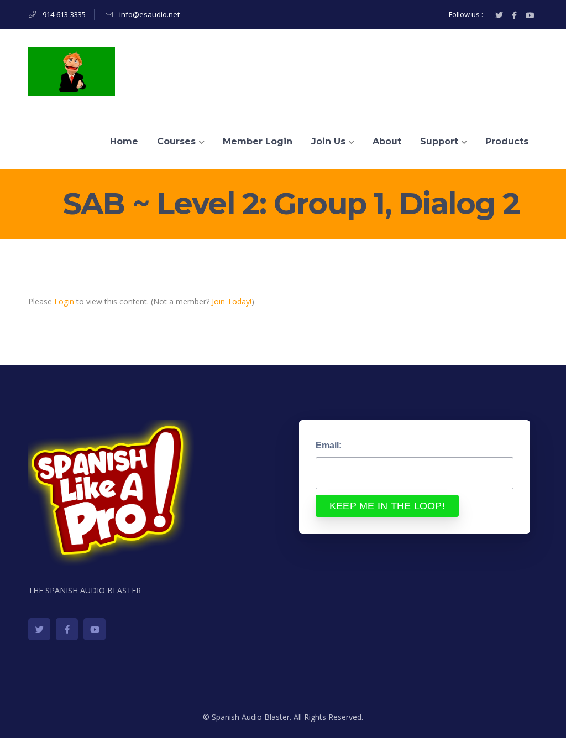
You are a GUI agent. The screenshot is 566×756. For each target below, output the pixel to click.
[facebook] (67, 629)
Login (64, 301)
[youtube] (94, 629)
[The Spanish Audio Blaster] (71, 70)
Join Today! (231, 301)
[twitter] (39, 629)
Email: (329, 445)
